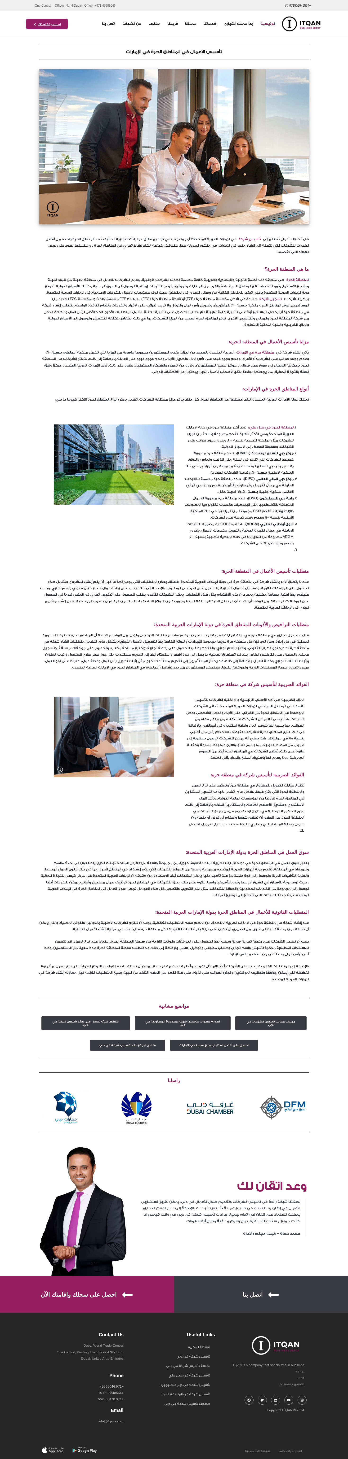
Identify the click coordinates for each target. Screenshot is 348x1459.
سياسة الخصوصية (257, 1451)
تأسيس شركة (250, 239)
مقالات (154, 24)
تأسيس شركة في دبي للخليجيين (185, 1385)
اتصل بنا (108, 24)
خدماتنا (210, 24)
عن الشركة (131, 24)
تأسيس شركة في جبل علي (189, 1375)
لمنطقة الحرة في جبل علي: (270, 427)
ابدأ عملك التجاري (238, 24)
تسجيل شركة (269, 299)
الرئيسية (267, 24)
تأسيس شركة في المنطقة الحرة (185, 1394)
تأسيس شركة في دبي (193, 1356)
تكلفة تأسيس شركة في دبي (188, 1366)
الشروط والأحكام (290, 1451)
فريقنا (172, 24)
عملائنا (190, 24)
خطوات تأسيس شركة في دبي (187, 1404)
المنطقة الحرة (296, 280)
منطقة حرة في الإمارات (256, 352)
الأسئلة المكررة (199, 1347)
